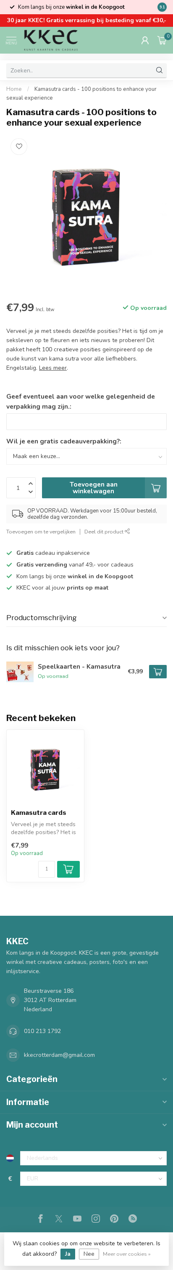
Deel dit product (104, 531)
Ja (68, 1254)
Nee (89, 1254)
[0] (162, 40)
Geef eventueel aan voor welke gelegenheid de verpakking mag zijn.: (80, 401)
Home (14, 89)
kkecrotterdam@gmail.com (59, 1055)
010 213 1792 (42, 1031)
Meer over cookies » (127, 1253)
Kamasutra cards (38, 813)
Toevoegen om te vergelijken (41, 531)
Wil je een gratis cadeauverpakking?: (63, 441)
